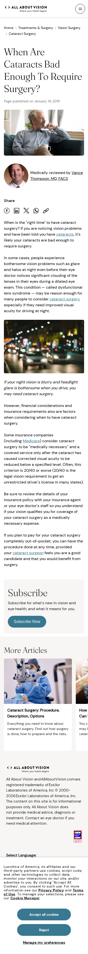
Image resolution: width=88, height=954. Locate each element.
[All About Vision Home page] (26, 8)
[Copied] (46, 211)
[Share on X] (26, 211)
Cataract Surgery (22, 33)
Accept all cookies (44, 914)
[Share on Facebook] (7, 211)
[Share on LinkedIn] (17, 211)
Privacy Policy (51, 890)
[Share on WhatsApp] (36, 211)
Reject (44, 930)
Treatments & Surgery (35, 28)
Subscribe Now (27, 621)
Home (8, 28)
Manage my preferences (44, 942)
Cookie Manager (25, 898)
